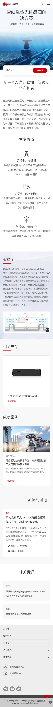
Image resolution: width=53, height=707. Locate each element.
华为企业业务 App (17, 667)
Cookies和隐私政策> (29, 703)
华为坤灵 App (15, 673)
